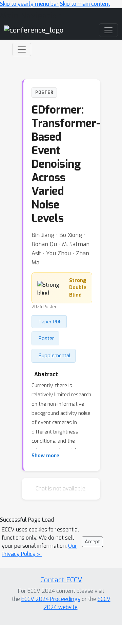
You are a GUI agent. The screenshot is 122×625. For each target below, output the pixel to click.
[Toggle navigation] (21, 49)
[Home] (33, 30)
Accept (92, 542)
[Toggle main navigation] (108, 30)
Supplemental (54, 355)
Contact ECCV (61, 580)
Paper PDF (50, 322)
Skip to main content (85, 3)
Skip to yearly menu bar (29, 3)
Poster (46, 338)
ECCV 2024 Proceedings (50, 599)
